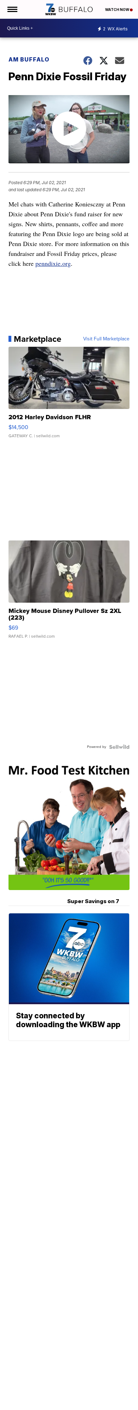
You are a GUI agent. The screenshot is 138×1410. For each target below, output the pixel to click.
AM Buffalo (29, 59)
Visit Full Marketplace (106, 339)
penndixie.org (53, 263)
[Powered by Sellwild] (119, 746)
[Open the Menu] (11, 9)
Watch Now (117, 9)
